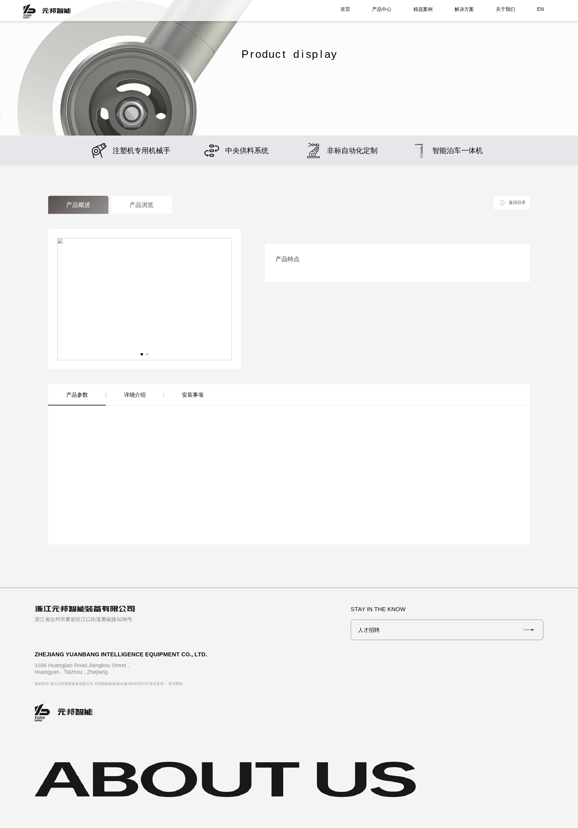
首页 (345, 9)
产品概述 (78, 205)
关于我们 (505, 9)
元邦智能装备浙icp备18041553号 (121, 684)
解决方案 (464, 9)
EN (540, 9)
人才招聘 (369, 630)
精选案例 (423, 9)
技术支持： (166, 684)
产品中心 (381, 9)
